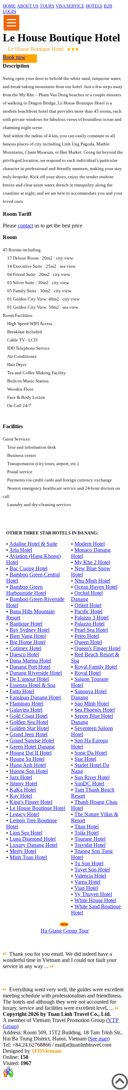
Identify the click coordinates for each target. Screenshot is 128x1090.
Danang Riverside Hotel (36, 673)
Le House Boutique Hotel (37, 808)
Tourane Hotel (89, 839)
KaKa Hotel (23, 790)
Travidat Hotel (89, 845)
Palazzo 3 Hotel (91, 617)
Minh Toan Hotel (28, 857)
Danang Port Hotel (30, 667)
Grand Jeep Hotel (28, 734)
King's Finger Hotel (31, 802)
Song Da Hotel (90, 753)
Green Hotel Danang (32, 747)
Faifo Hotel (22, 691)
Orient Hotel (87, 605)
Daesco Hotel (24, 654)
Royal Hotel (87, 673)
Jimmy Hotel (23, 783)
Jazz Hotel (21, 777)
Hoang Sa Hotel (27, 759)
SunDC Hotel (89, 783)
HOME (9, 6)
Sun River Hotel (92, 777)
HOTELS (94, 6)
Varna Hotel (87, 882)
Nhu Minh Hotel (92, 581)
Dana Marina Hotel (30, 660)
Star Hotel (85, 759)
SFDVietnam (46, 1051)
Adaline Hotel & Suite (33, 544)
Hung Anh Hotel (28, 765)
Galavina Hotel (26, 710)
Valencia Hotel (90, 876)
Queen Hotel (88, 642)
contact (25, 225)
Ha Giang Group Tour (65, 931)
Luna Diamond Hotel (33, 839)
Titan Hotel (86, 826)
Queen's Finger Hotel (97, 648)
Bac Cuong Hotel (28, 568)
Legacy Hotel (24, 814)
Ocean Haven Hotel (95, 587)
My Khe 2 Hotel (92, 562)
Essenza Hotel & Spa (32, 685)
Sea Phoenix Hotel (94, 710)
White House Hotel (95, 900)
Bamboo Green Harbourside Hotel (26, 590)
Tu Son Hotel (88, 863)
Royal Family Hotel (95, 667)
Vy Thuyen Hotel (93, 894)
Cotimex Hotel (25, 648)
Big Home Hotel (27, 642)
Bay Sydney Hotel (29, 630)
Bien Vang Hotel (28, 636)
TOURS (47, 6)
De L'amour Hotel (29, 679)
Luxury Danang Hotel (33, 845)
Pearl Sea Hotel (91, 630)
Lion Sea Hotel (26, 833)
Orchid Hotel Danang (87, 596)
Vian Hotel (86, 888)
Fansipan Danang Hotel (35, 697)
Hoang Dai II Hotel (31, 753)
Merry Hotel (23, 851)
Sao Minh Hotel (91, 704)
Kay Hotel (21, 796)
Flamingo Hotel (26, 704)
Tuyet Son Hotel (92, 869)
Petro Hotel (86, 636)
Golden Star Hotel (29, 728)
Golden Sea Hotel (29, 722)
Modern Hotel (89, 544)
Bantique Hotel (26, 624)
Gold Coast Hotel (28, 716)
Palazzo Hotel (89, 624)
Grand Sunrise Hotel (32, 740)
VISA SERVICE (70, 6)
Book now (14, 57)
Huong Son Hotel (29, 771)
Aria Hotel (20, 550)
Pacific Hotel (88, 611)
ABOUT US (28, 6)
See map (98, 1039)
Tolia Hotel (86, 833)
